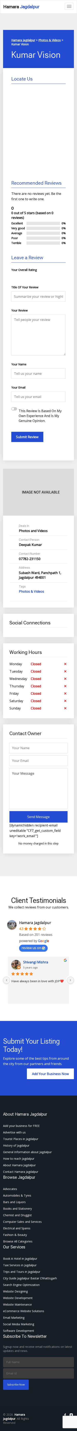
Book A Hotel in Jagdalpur (20, 1259)
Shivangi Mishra (35, 962)
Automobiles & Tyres (17, 1195)
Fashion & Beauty (15, 1235)
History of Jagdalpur (16, 1145)
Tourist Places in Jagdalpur (20, 1139)
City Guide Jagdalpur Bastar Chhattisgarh (30, 1278)
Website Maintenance (17, 1304)
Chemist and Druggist (17, 1215)
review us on (31, 948)
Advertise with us (14, 1132)
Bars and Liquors (14, 1202)
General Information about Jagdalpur (27, 1152)
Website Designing (15, 1291)
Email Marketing (13, 1318)
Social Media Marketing (18, 1324)
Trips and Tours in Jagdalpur (21, 1272)
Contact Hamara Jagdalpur (20, 1172)
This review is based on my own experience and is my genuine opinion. (40, 416)
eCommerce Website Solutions (23, 1311)
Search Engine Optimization (21, 1285)
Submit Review (27, 437)
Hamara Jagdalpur (35, 922)
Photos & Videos (31, 591)
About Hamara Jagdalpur (19, 1165)
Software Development (18, 1331)
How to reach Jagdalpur (18, 1158)
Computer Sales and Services (22, 1222)
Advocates (10, 1189)
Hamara (21, 6)
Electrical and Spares (16, 1228)
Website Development (18, 1298)
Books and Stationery (17, 1208)
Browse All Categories (17, 1241)
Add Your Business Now (50, 1074)
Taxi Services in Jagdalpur (20, 1265)
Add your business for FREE (21, 1126)
